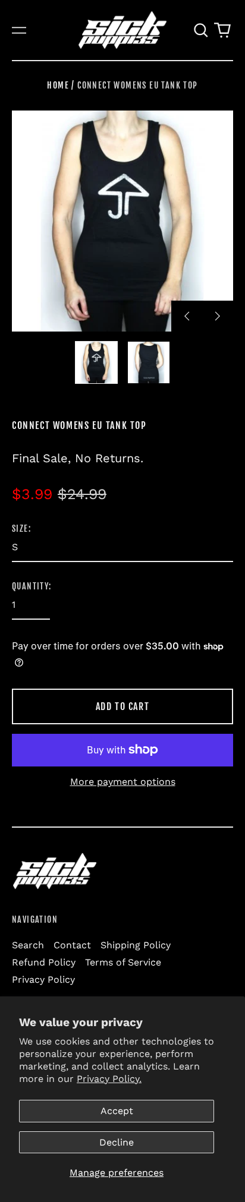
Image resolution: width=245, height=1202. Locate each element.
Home (58, 85)
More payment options (122, 781)
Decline (116, 1142)
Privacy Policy (43, 979)
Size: (21, 528)
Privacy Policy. (109, 1078)
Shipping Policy (135, 945)
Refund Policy (44, 962)
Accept (116, 1110)
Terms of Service (123, 962)
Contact (72, 945)
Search (28, 945)
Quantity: (32, 586)
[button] (201, 30)
